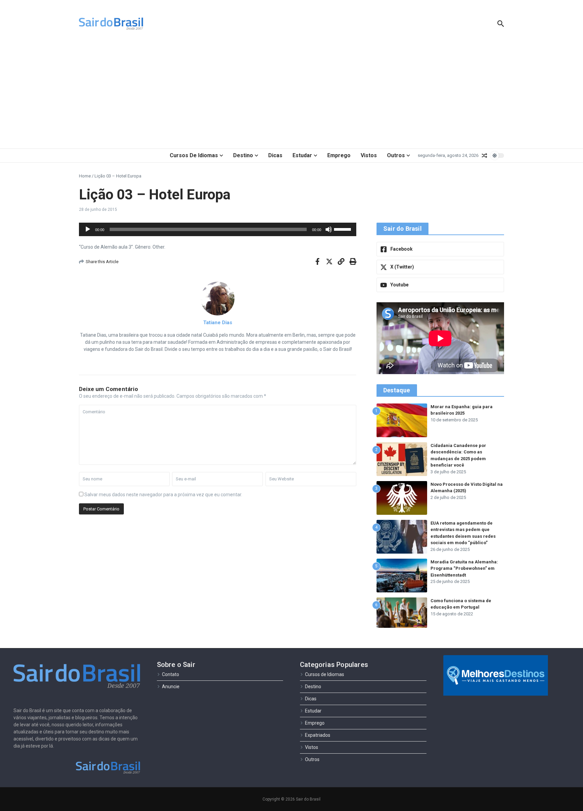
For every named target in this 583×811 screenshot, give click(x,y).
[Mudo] (328, 229)
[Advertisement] (291, 94)
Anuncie (170, 686)
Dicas (275, 155)
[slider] (343, 229)
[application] (217, 229)
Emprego (339, 155)
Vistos (369, 155)
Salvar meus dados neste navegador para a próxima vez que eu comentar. (163, 494)
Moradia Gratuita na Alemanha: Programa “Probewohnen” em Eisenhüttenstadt (464, 568)
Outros (396, 155)
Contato (170, 674)
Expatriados (317, 735)
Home (85, 175)
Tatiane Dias (217, 322)
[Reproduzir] (87, 229)
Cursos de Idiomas (194, 155)
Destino (243, 155)
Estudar (302, 155)
